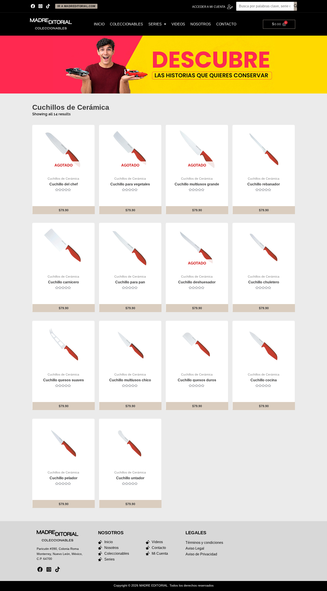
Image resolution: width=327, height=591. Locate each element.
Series (155, 24)
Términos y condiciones (204, 542)
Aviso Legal (195, 548)
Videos (178, 24)
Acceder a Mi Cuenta (208, 6)
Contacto (226, 24)
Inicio (99, 24)
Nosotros (200, 24)
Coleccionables (126, 24)
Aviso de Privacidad (201, 554)
